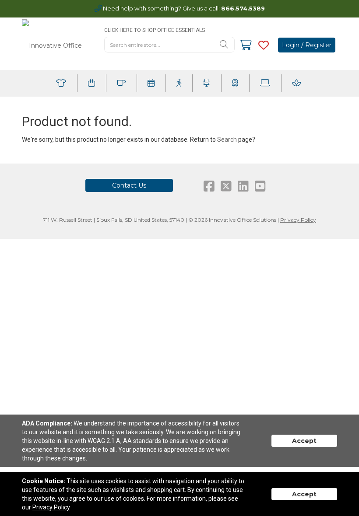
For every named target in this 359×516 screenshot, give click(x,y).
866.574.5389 (243, 8)
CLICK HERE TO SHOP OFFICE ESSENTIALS (154, 30)
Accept (304, 441)
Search (227, 139)
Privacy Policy (298, 219)
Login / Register (306, 45)
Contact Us (129, 185)
